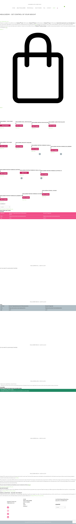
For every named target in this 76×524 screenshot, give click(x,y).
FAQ (44, 7)
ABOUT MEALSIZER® (27, 500)
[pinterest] (8, 514)
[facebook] (8, 508)
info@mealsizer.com (10, 502)
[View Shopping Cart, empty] (63, 8)
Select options (4, 146)
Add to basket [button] (19, 125)
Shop (54, 7)
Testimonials (30, 7)
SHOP (24, 504)
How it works (38, 7)
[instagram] (8, 511)
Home (13, 7)
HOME (24, 499)
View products (5, 125)
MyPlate (17, 477)
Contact (49, 7)
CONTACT (25, 506)
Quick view (2, 127)
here (36, 24)
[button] (60, 8)
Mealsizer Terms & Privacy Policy (9, 490)
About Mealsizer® (21, 7)
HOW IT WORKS (26, 502)
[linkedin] (8, 517)
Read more (24, 172)
